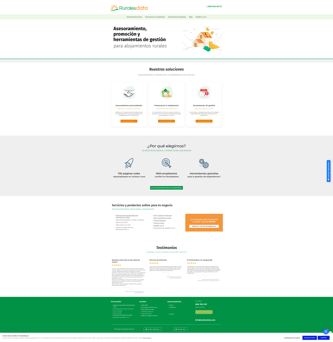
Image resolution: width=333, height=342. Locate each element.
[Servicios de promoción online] (166, 101)
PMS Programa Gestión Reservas (149, 307)
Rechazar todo (309, 337)
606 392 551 (201, 304)
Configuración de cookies (292, 337)
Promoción (116, 302)
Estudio (171, 305)
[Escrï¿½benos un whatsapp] (221, 6)
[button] (326, 331)
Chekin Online (144, 305)
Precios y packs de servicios (204, 226)
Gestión (142, 302)
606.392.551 (213, 6)
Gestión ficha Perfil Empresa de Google (122, 315)
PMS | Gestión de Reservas (162, 215)
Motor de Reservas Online (162, 218)
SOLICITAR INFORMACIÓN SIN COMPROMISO (166, 188)
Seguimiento (173, 307)
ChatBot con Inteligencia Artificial (149, 315)
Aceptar (323, 337)
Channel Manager (159, 220)
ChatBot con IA (158, 225)
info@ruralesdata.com (205, 320)
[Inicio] (129, 11)
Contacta (172, 314)
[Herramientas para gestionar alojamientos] (204, 101)
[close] (330, 332)
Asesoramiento (174, 302)
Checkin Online (158, 223)
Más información (147, 338)
